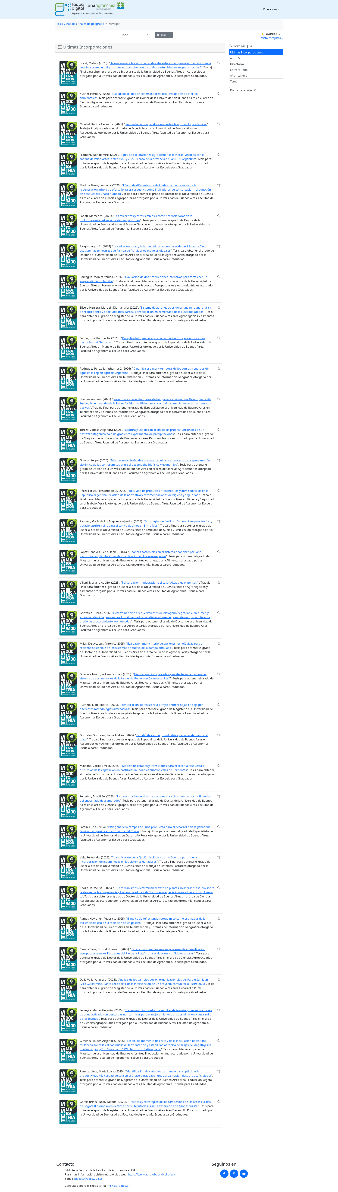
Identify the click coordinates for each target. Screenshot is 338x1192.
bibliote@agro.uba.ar (88, 1179)
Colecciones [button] (271, 9)
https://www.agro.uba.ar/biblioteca (151, 1174)
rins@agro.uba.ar (118, 1186)
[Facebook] (224, 1173)
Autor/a (235, 58)
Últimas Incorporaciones (246, 52)
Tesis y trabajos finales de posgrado (80, 24)
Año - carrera (239, 76)
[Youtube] (244, 1173)
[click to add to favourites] (219, 63)
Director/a (237, 64)
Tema (233, 81)
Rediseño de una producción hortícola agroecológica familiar (166, 124)
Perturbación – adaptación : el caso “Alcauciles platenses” (160, 582)
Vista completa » (272, 38)
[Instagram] (234, 1173)
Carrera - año (239, 70)
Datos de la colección (244, 90)
